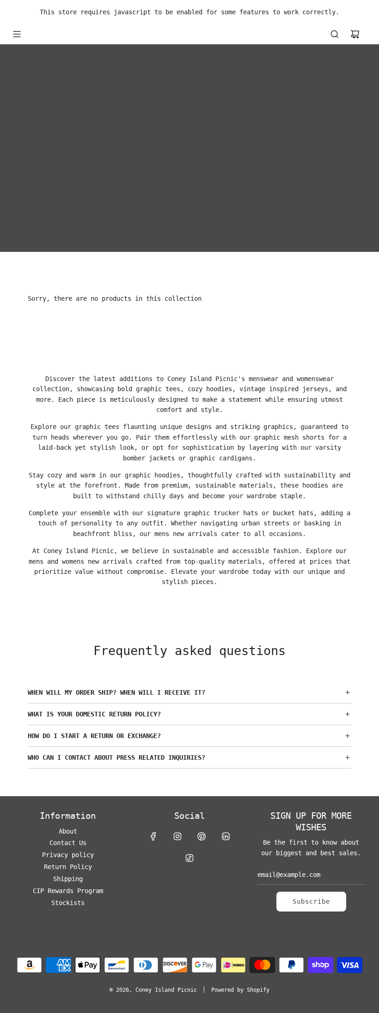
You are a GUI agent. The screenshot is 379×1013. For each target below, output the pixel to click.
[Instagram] (177, 836)
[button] (189, 692)
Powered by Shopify (240, 990)
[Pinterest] (201, 836)
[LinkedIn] (225, 836)
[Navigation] (16, 34)
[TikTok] (189, 858)
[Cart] (355, 34)
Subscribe (311, 901)
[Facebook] (153, 836)
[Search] (334, 34)
